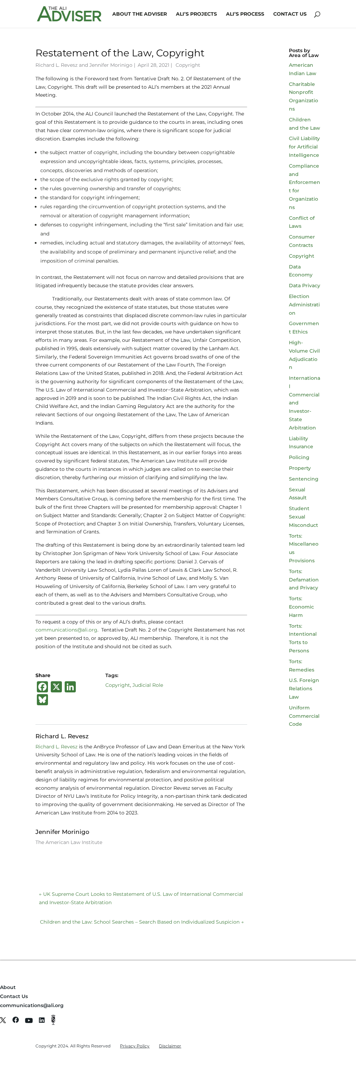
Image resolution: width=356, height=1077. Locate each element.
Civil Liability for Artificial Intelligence (304, 146)
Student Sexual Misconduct (303, 516)
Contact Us (290, 14)
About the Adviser (139, 14)
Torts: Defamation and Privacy (304, 579)
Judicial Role (147, 685)
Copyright (188, 65)
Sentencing (303, 479)
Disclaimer (170, 1045)
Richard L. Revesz (56, 65)
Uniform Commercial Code (304, 716)
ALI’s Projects (196, 14)
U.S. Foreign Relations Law (304, 688)
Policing (299, 457)
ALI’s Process (245, 14)
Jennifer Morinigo (110, 65)
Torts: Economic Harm (301, 606)
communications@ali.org (66, 630)
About (8, 987)
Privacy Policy (134, 1045)
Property (300, 468)
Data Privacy (304, 285)
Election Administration (304, 304)
